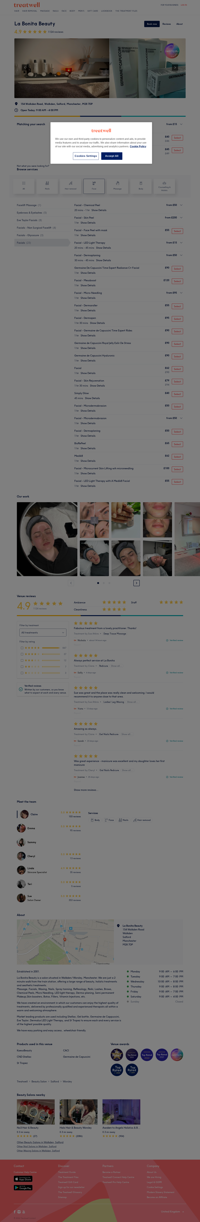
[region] (101, 143)
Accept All (111, 156)
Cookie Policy (138, 146)
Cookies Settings (86, 156)
